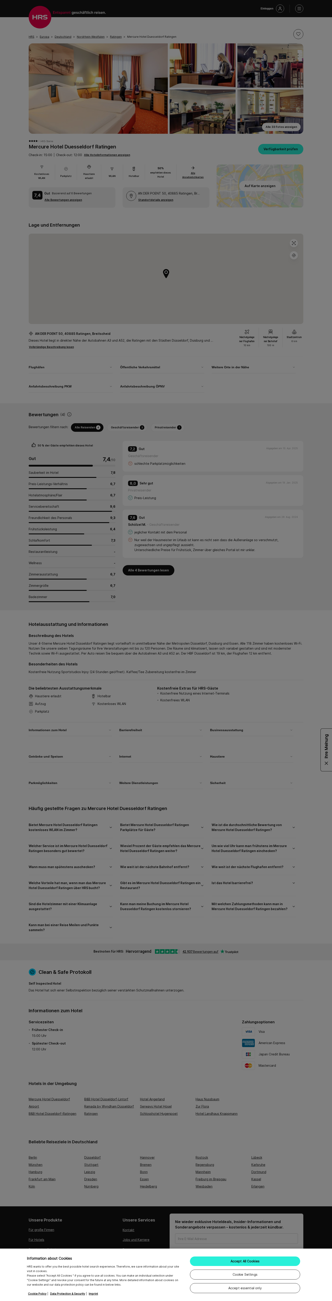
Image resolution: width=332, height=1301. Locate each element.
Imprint (93, 1293)
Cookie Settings (245, 1274)
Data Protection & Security (67, 1293)
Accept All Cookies (245, 1261)
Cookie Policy (37, 1293)
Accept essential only (245, 1288)
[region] (166, 1275)
